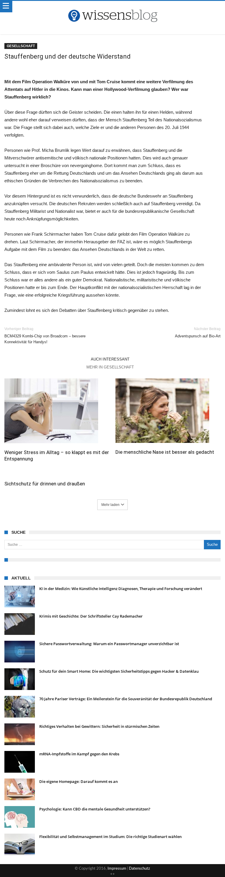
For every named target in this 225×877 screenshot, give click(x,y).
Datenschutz (139, 869)
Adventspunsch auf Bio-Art (198, 332)
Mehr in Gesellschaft (110, 367)
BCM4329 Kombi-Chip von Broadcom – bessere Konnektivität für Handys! (45, 335)
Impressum (117, 869)
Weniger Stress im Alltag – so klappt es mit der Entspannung (56, 455)
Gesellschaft (21, 46)
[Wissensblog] (112, 6)
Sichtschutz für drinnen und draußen (44, 484)
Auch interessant (110, 359)
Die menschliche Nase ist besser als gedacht (164, 452)
